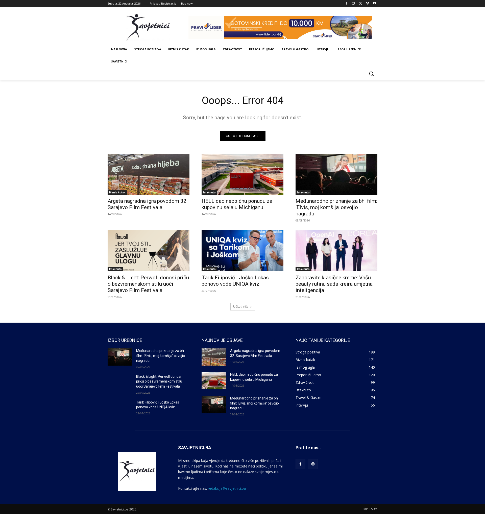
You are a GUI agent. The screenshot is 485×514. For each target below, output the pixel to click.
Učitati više (241, 306)
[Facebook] (346, 4)
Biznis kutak (117, 192)
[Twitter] (360, 4)
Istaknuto (209, 192)
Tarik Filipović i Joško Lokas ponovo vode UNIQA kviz (235, 281)
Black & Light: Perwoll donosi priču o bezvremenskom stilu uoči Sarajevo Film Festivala (148, 284)
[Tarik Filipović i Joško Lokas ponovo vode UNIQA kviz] (242, 250)
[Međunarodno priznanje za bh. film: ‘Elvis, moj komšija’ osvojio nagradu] (336, 174)
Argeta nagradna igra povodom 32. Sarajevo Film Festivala (148, 204)
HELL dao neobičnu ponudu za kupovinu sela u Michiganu (237, 204)
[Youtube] (374, 4)
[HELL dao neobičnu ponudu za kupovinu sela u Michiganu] (242, 174)
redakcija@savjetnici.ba (227, 488)
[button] (371, 74)
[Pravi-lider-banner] (282, 27)
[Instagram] (353, 4)
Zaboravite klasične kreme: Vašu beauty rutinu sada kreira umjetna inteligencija (334, 284)
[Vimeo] (367, 4)
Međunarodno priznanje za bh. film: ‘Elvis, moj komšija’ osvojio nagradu (336, 207)
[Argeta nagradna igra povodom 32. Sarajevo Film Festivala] (148, 174)
